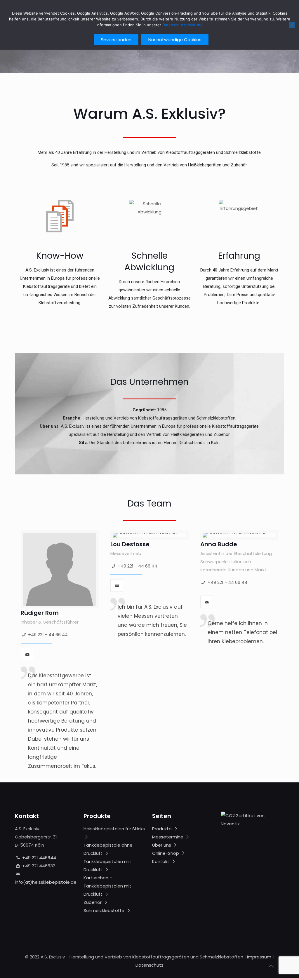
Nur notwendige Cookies (174, 39)
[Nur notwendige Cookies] (292, 25)
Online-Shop (166, 853)
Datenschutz (149, 965)
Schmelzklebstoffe (105, 910)
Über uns (162, 845)
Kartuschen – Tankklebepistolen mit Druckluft (107, 886)
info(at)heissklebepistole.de (46, 882)
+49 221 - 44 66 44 (48, 634)
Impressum (259, 957)
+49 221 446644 (39, 858)
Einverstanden (116, 39)
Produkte (162, 829)
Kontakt (161, 861)
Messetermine (168, 837)
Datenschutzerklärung (182, 24)
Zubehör (93, 902)
